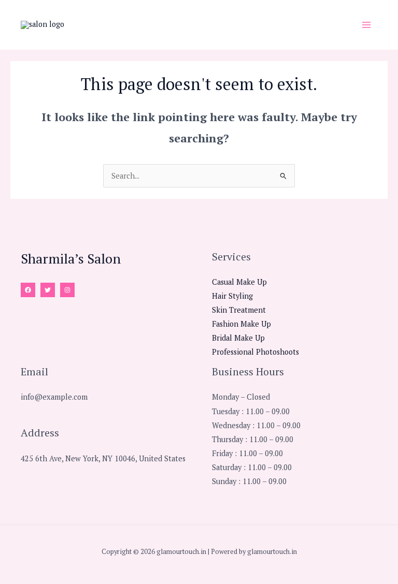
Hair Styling (232, 296)
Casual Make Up (239, 282)
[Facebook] (28, 290)
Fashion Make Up (241, 324)
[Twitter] (47, 290)
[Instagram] (67, 290)
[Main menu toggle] (366, 25)
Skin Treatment (239, 310)
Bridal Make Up (238, 338)
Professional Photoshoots (255, 352)
